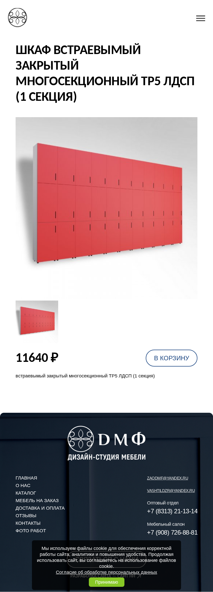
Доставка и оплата (40, 508)
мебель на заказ (37, 500)
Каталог (26, 493)
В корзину (171, 358)
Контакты (28, 523)
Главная (26, 478)
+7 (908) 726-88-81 (172, 532)
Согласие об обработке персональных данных (106, 572)
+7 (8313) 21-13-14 (172, 511)
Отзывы (26, 515)
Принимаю (106, 582)
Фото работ (31, 530)
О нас (23, 485)
